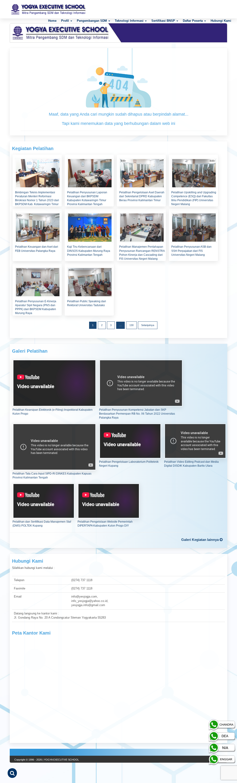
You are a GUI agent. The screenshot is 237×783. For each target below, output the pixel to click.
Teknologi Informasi (129, 20)
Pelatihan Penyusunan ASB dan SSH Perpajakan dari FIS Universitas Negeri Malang (191, 250)
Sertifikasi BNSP (163, 20)
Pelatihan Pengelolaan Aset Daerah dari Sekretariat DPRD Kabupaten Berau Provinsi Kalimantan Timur (141, 196)
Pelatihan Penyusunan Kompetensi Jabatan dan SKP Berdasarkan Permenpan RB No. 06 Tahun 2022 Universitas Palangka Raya (137, 413)
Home (52, 20)
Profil (65, 20)
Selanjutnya (147, 325)
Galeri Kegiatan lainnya (200, 540)
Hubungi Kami (221, 20)
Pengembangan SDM (92, 20)
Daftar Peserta (193, 20)
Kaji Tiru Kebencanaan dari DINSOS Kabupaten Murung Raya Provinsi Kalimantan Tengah (88, 250)
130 (131, 325)
